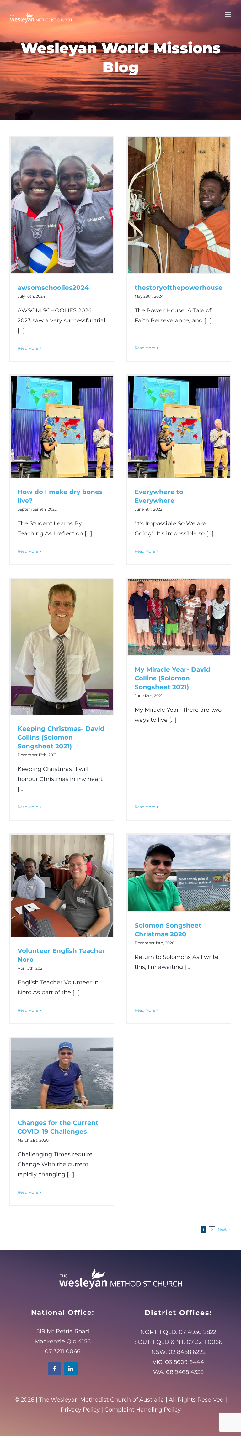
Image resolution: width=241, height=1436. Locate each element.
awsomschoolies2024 (53, 287)
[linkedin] (71, 1368)
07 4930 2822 (197, 1332)
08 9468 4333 (185, 1372)
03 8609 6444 (184, 1362)
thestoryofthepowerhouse (178, 287)
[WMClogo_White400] (120, 1268)
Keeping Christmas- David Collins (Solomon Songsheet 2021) (61, 737)
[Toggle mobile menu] (228, 14)
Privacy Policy (80, 1409)
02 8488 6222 (187, 1352)
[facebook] (54, 1368)
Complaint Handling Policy (142, 1409)
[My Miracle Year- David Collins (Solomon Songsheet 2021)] (179, 617)
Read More (28, 348)
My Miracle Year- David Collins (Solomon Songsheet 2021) (172, 678)
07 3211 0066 (204, 1342)
